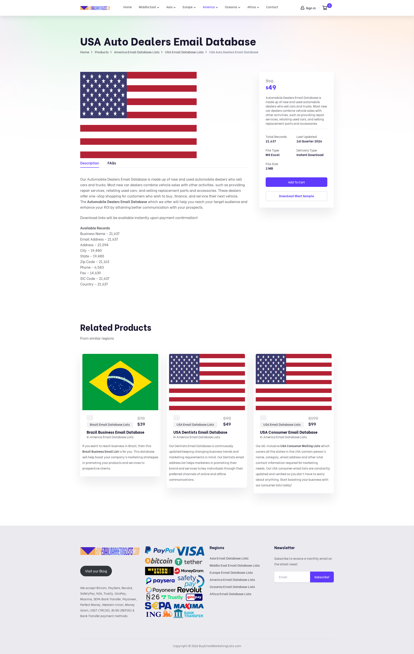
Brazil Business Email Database (115, 432)
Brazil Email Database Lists (110, 424)
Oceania (231, 7)
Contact (272, 7)
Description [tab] (89, 162)
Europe (188, 7)
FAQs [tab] (112, 162)
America (209, 7)
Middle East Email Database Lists (235, 565)
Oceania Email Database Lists (232, 586)
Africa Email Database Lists (230, 593)
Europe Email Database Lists (231, 572)
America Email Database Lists (111, 437)
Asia (169, 7)
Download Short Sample (296, 196)
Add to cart (296, 182)
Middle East (147, 7)
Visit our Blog (96, 570)
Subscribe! (321, 577)
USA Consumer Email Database (288, 432)
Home (127, 7)
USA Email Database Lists (195, 424)
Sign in (310, 8)
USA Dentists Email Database (200, 432)
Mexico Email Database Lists (371, 424)
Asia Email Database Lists (229, 558)
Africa (251, 7)
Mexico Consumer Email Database (378, 432)
